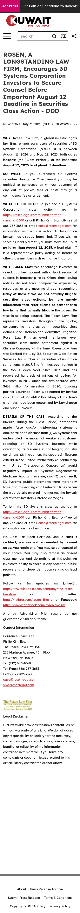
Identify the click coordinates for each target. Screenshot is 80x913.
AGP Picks (10, 6)
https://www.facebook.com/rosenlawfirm (34, 605)
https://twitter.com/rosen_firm (26, 600)
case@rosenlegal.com (54, 226)
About (21, 889)
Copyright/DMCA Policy (27, 906)
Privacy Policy (59, 906)
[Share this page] (74, 36)
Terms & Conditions (58, 898)
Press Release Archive (46, 889)
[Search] (54, 36)
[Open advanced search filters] (63, 36)
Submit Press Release (24, 898)
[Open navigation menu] (7, 36)
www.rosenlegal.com (18, 685)
